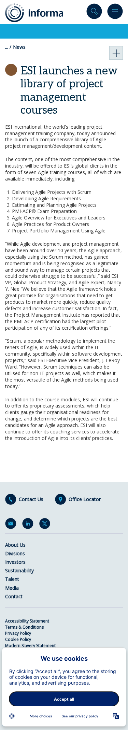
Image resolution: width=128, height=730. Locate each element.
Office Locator (85, 499)
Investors (15, 562)
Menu (115, 12)
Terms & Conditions (24, 627)
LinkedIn (29, 525)
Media (12, 588)
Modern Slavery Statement (30, 645)
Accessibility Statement (27, 621)
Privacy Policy (18, 633)
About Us (15, 545)
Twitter (46, 525)
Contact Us (31, 499)
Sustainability (19, 570)
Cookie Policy (18, 639)
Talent (12, 579)
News (19, 47)
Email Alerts (12, 525)
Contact (14, 596)
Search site (94, 12)
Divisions (15, 553)
